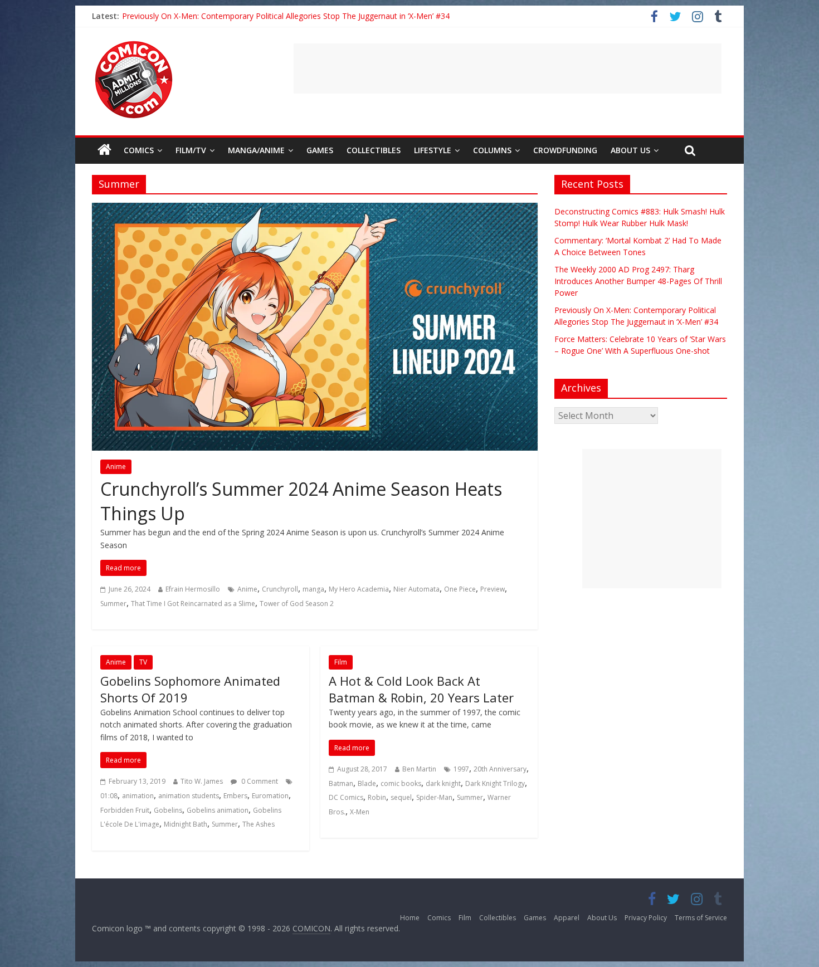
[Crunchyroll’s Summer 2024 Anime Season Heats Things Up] (315, 209)
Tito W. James (202, 781)
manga (313, 589)
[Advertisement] (508, 68)
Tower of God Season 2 (297, 603)
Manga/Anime (256, 150)
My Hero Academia (359, 589)
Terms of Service (701, 917)
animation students (188, 795)
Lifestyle (432, 150)
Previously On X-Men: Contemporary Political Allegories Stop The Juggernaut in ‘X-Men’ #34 (286, 16)
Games (319, 150)
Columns (492, 150)
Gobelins (168, 810)
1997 (461, 769)
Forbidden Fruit (124, 810)
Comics (139, 150)
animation (138, 795)
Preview (492, 589)
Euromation (270, 795)
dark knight (443, 783)
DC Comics (346, 797)
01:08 (109, 795)
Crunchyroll (280, 589)
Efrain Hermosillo (192, 589)
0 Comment (259, 781)
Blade (367, 783)
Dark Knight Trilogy (495, 783)
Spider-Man (434, 797)
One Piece (460, 589)
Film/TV (191, 150)
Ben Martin (419, 769)
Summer (113, 603)
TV (143, 662)
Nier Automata (416, 589)
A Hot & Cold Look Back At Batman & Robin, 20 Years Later (421, 689)
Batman (341, 783)
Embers (235, 795)
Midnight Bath (185, 824)
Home (410, 917)
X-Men (359, 812)
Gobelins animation (217, 810)
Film (340, 662)
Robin (377, 797)
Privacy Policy (646, 917)
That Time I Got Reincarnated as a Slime (193, 603)
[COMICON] (134, 44)
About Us (630, 150)
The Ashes (258, 824)
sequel (401, 797)
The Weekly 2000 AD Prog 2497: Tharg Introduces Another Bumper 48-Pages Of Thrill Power (638, 281)
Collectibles (374, 150)
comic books (401, 783)
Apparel (566, 917)
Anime (116, 466)
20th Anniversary (500, 769)
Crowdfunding (565, 150)
